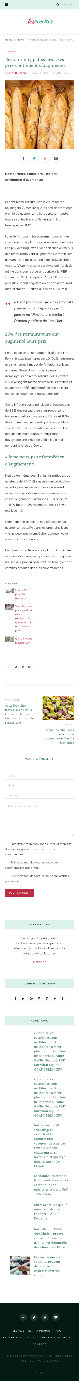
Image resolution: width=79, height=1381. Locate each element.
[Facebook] (23, 1317)
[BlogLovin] (56, 1317)
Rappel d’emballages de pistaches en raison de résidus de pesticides (59, 736)
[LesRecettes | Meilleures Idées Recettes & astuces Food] (39, 21)
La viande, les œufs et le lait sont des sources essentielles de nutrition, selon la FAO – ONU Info (51, 1185)
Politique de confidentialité (49, 1337)
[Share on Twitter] (34, 158)
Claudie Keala (18, 73)
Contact (39, 1344)
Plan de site (12, 1337)
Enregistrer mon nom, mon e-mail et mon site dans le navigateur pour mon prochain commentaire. (38, 849)
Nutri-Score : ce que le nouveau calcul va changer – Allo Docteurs (50, 1212)
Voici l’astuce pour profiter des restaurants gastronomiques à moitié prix (24, 618)
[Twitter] (34, 1317)
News (12, 51)
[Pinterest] (45, 158)
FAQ (58, 1330)
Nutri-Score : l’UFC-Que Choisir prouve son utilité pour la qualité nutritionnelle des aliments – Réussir (51, 1238)
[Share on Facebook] (23, 158)
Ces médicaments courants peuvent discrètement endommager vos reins (47, 1266)
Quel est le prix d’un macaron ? (22, 594)
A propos (39, 962)
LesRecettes (22, 1330)
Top (41, 1372)
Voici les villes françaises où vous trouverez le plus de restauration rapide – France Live (20, 714)
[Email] (56, 158)
